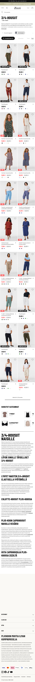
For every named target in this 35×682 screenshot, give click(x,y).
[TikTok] (8, 672)
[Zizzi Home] (17, 8)
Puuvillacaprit (4, 69)
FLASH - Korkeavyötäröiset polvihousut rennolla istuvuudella (7, 279)
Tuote (28, 38)
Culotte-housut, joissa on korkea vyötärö (24, 243)
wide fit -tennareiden (26, 511)
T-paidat (11, 414)
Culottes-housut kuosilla (7, 138)
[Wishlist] (15, 45)
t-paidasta (17, 468)
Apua (2, 625)
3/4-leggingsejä (24, 562)
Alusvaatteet (11, 423)
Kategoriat (4, 614)
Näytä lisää (3, 28)
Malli (32, 38)
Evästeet (23, 676)
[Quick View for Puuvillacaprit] (16, 70)
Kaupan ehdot (17, 676)
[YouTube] (11, 672)
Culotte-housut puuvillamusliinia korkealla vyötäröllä (7, 243)
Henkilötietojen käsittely (6, 676)
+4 (9, 74)
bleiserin (31, 513)
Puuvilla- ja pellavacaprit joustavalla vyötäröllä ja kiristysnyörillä (7, 207)
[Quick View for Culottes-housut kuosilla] (16, 139)
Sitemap (29, 676)
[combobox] (17, 12)
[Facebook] (5, 672)
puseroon (26, 468)
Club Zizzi (3, 620)
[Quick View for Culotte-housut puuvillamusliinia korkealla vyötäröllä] (16, 243)
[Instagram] (2, 672)
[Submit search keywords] (2, 12)
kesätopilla (30, 534)
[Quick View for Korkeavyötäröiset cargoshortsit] (33, 384)
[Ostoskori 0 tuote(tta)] (32, 8)
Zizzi (2, 631)
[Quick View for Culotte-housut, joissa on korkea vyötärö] (33, 243)
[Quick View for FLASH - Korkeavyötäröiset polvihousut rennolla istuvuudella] (16, 278)
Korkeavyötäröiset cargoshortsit (23, 384)
